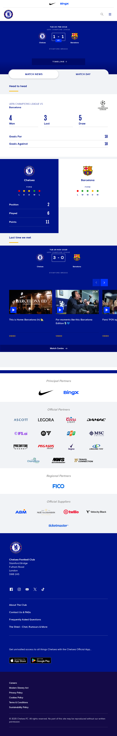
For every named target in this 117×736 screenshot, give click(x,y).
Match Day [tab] (83, 74)
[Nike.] (52, 3)
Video (12, 336)
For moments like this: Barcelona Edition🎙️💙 (74, 321)
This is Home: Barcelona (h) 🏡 (26, 319)
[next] (104, 282)
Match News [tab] (34, 74)
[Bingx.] (64, 3)
